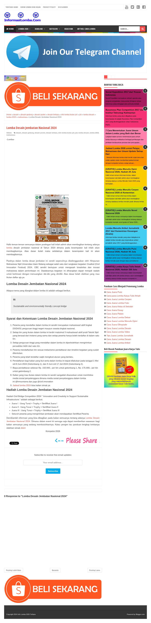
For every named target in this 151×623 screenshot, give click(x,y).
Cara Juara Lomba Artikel (118, 343)
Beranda (55, 570)
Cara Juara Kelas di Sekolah (119, 306)
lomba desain (83, 133)
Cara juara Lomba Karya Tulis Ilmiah (123, 296)
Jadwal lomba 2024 (22, 385)
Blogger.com (140, 614)
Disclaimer (63, 7)
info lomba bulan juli (66, 133)
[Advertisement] (53, 164)
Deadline (39, 28)
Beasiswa (68, 28)
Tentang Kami (11, 7)
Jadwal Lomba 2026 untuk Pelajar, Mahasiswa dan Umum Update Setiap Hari (124, 151)
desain (18, 133)
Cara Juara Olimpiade (116, 324)
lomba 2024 (94, 133)
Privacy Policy (49, 7)
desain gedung (28, 133)
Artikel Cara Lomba (86, 28)
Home (11, 28)
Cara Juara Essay (114, 310)
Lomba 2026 (23, 28)
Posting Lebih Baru (13, 570)
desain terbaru (51, 133)
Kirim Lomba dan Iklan (30, 7)
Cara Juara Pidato (114, 314)
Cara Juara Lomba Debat (118, 317)
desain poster (40, 133)
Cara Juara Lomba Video (118, 332)
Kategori (53, 28)
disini (23, 428)
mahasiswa (10, 135)
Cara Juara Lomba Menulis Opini (121, 321)
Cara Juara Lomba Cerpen (119, 299)
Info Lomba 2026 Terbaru (27, 614)
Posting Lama (94, 570)
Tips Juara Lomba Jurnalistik (119, 335)
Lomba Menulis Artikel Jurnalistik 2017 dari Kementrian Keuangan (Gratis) (122, 231)
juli (76, 133)
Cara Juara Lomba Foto (117, 303)
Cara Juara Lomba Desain (118, 328)
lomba (9, 248)
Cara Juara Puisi (114, 292)
